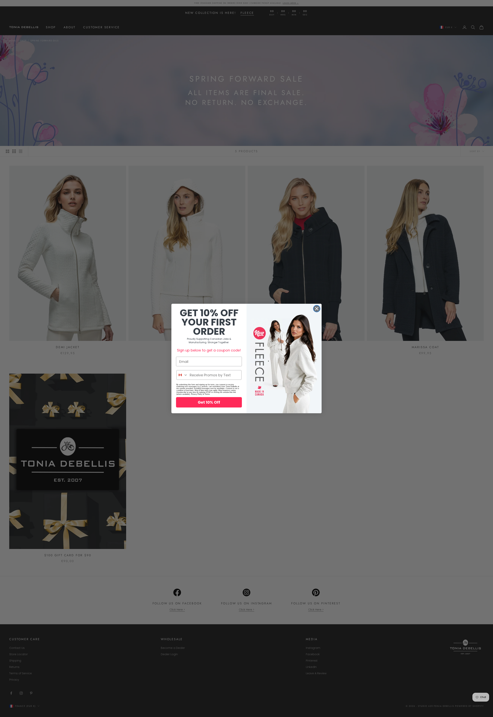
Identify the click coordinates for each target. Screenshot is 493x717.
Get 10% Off (209, 402)
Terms (207, 394)
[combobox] (182, 375)
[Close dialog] (316, 308)
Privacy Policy (196, 394)
